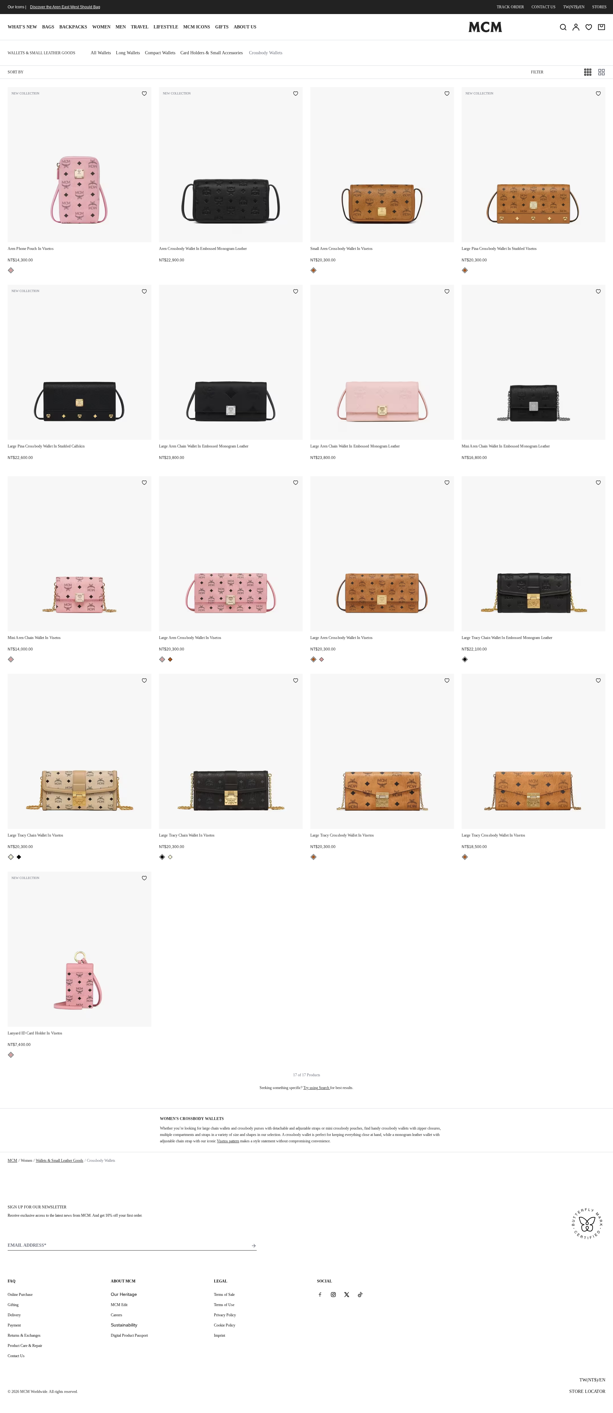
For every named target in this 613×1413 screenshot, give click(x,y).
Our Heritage (124, 1294)
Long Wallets (128, 52)
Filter (537, 72)
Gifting (13, 1305)
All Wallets (101, 52)
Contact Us (16, 1356)
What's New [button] (22, 27)
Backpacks (73, 27)
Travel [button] (139, 27)
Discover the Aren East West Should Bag (65, 7)
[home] (485, 31)
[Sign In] (576, 27)
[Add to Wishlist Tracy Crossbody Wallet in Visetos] (447, 681)
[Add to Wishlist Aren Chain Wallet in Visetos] (144, 483)
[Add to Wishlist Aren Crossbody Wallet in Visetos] (447, 94)
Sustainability (124, 1324)
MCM (12, 1160)
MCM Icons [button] (196, 27)
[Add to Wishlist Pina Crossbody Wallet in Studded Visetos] (598, 94)
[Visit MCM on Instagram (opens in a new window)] (333, 1294)
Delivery (14, 1315)
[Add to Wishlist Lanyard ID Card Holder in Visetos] (144, 879)
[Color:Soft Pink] (11, 270)
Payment (14, 1325)
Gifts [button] (222, 27)
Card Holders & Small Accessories (211, 52)
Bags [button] (48, 27)
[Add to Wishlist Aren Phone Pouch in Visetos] (144, 94)
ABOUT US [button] (245, 27)
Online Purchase (20, 1294)
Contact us (544, 7)
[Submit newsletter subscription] (254, 1246)
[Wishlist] (589, 27)
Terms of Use (224, 1305)
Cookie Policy (224, 1325)
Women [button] (101, 27)
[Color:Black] (465, 659)
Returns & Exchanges (24, 1335)
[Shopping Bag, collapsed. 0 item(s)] (601, 27)
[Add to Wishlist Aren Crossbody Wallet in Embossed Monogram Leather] (296, 94)
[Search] (563, 27)
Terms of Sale (224, 1294)
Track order (510, 7)
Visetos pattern (228, 1141)
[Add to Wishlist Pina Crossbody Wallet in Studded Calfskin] (144, 292)
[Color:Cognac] (313, 270)
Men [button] (121, 27)
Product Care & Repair (25, 1345)
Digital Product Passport (129, 1335)
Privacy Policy (225, 1315)
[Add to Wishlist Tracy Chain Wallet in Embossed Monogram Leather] (598, 483)
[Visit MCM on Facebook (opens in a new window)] (320, 1294)
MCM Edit (119, 1305)
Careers (116, 1315)
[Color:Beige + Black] (11, 857)
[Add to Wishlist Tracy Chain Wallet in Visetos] (144, 681)
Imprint (219, 1335)
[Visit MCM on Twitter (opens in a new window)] (347, 1294)
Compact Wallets (160, 52)
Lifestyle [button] (166, 27)
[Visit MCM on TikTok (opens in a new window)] (360, 1294)
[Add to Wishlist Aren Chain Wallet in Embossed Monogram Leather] (296, 292)
